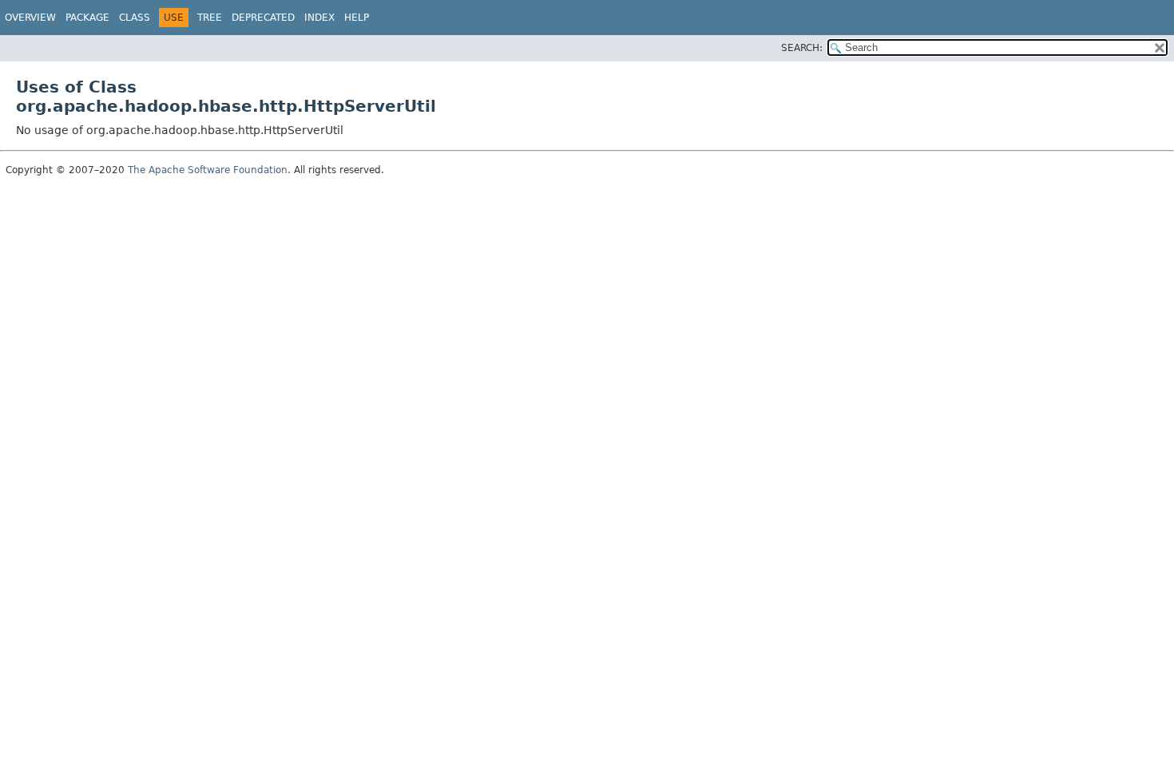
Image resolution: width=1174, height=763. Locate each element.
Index (319, 17)
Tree (209, 17)
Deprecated (263, 17)
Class (134, 17)
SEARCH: (802, 47)
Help (356, 17)
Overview (30, 17)
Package (87, 17)
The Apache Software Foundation (208, 170)
